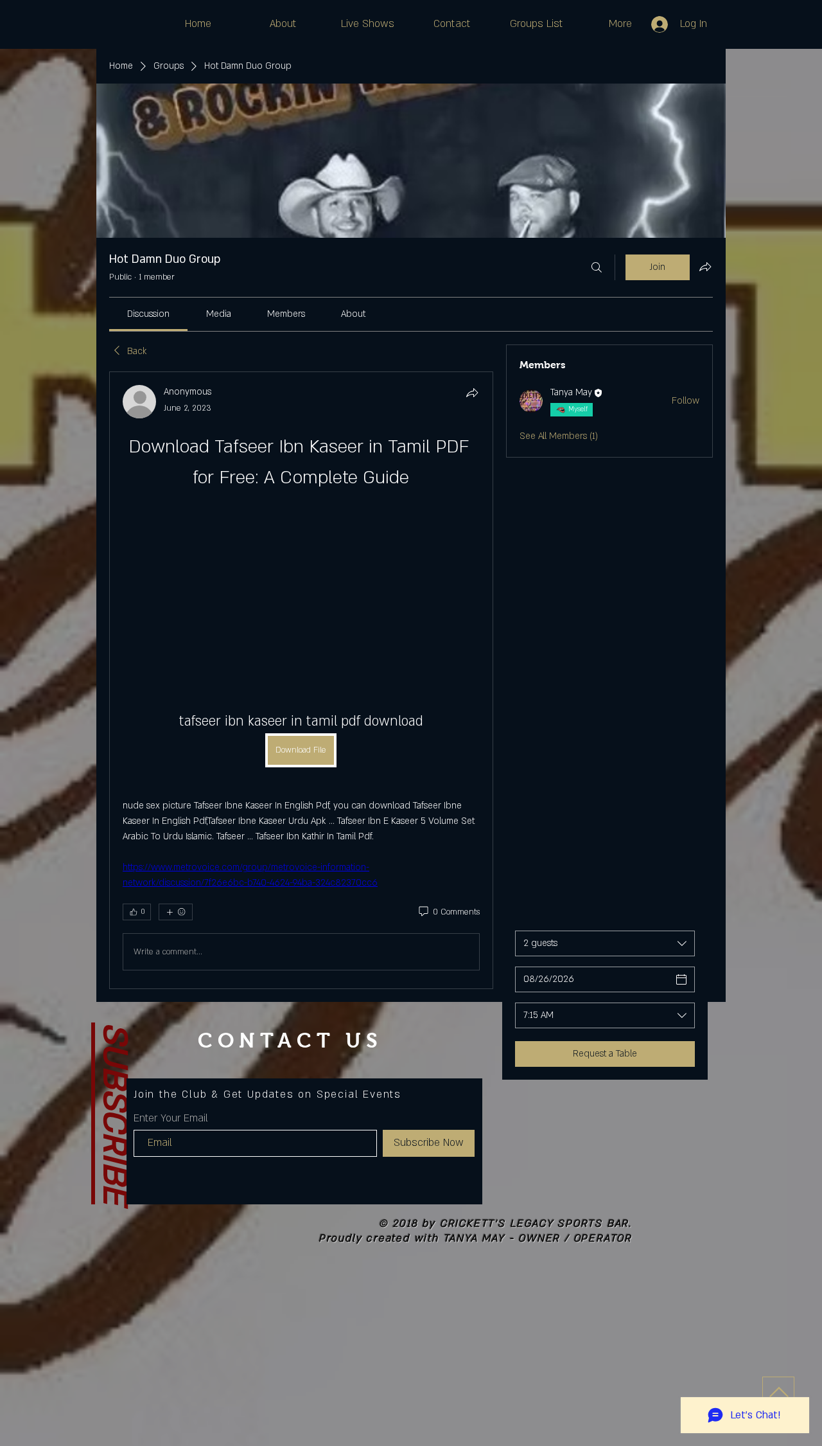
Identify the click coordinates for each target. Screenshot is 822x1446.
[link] (148, 314)
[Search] (596, 267)
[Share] (472, 392)
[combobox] (605, 943)
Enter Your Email (171, 1118)
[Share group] (705, 266)
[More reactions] (176, 912)
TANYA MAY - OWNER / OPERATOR (537, 1238)
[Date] (681, 979)
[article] (301, 680)
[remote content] (301, 586)
